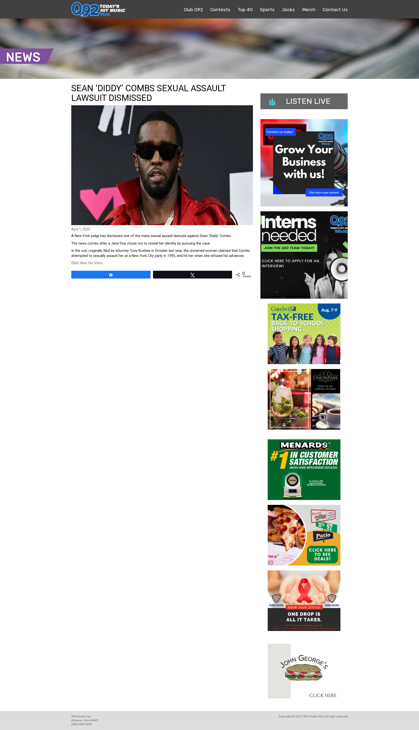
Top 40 (245, 9)
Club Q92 (193, 9)
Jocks (288, 9)
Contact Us (335, 9)
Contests (220, 9)
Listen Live (308, 101)
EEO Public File (313, 716)
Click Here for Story (87, 263)
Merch (308, 9)
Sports (267, 9)
